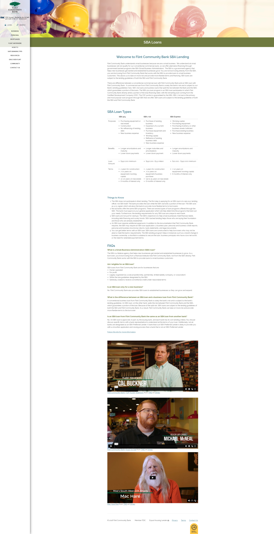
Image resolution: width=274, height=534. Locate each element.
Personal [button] (15, 35)
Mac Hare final (113, 504)
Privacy (175, 520)
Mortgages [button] (15, 39)
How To (15, 47)
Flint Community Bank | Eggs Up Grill (121, 450)
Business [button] (15, 31)
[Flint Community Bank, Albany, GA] (15, 8)
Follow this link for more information (121, 332)
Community (15, 63)
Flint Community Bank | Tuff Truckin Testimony (125, 393)
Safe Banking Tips (15, 51)
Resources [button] (14, 55)
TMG (150, 393)
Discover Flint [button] (15, 59)
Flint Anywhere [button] (15, 43)
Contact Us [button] (15, 67)
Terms (183, 520)
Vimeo (157, 393)
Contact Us (193, 520)
